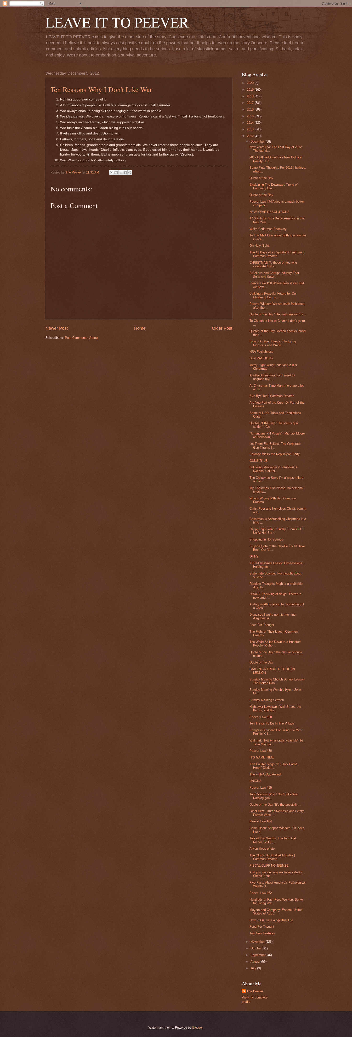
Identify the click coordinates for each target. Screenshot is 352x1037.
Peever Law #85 (261, 787)
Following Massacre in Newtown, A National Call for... (273, 469)
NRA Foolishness (261, 351)
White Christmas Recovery (268, 229)
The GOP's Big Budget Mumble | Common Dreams (272, 857)
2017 (251, 103)
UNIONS (255, 781)
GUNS (254, 556)
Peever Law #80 (261, 751)
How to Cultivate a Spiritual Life (271, 920)
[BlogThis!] (116, 172)
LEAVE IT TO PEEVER (117, 22)
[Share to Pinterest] (129, 172)
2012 (251, 136)
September (258, 955)
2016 (251, 109)
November (258, 941)
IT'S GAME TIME (262, 757)
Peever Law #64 (261, 821)
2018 (251, 96)
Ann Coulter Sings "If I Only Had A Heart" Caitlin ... (273, 765)
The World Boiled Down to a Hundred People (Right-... (275, 643)
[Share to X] (120, 172)
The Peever (255, 991)
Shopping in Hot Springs (266, 539)
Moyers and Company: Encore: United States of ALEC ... (276, 911)
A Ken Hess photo (262, 848)
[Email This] (111, 172)
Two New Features (262, 933)
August (255, 961)
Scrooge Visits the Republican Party (275, 454)
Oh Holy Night (259, 245)
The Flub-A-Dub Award (265, 774)
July (253, 968)
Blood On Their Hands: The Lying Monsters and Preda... (273, 343)
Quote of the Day (261, 178)
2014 (251, 122)
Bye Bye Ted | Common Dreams (272, 396)
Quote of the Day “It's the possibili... (275, 804)
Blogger (197, 1027)
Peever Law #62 (261, 893)
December (258, 141)
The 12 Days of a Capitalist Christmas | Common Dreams (277, 254)
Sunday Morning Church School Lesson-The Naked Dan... (277, 681)
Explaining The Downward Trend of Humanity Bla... (274, 186)
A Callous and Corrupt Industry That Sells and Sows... (274, 274)
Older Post (222, 328)
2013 (251, 129)
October (256, 948)
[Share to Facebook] (125, 172)
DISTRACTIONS (261, 358)
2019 (251, 89)
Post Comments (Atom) (81, 338)
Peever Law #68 (261, 717)
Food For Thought (262, 625)
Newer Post (56, 328)
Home (140, 328)
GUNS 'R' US (259, 461)
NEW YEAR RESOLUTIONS (270, 212)
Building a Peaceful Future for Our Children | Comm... (273, 295)
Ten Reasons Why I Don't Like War (101, 89)
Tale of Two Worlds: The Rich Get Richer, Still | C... (273, 840)
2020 (251, 83)
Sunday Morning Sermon (267, 700)
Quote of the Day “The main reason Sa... (278, 314)
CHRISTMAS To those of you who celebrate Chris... (273, 264)
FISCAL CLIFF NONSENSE (269, 865)
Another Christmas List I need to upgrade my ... (272, 377)
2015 (251, 116)
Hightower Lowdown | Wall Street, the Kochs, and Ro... (275, 708)
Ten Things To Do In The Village (272, 723)
